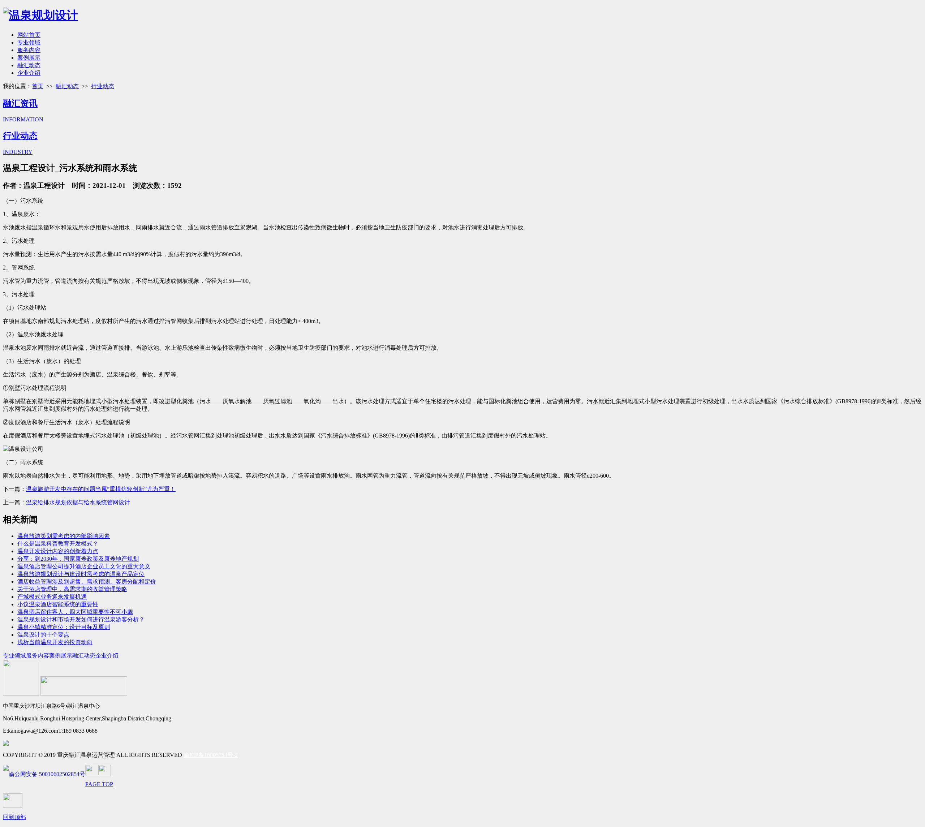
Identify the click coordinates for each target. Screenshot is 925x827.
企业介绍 (28, 73)
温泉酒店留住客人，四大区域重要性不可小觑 (75, 612)
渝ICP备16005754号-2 (211, 755)
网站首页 (28, 35)
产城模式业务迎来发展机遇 (52, 597)
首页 (37, 86)
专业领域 (28, 42)
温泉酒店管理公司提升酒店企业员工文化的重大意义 (83, 566)
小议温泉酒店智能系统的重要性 (57, 604)
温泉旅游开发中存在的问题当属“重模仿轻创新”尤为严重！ (101, 489)
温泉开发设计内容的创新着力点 (57, 551)
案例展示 (28, 58)
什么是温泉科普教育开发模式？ (57, 543)
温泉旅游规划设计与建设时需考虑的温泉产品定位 (81, 574)
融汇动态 (28, 65)
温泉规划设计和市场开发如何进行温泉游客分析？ (81, 619)
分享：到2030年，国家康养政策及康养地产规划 (78, 559)
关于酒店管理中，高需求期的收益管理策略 (72, 589)
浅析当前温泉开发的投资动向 (54, 642)
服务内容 (28, 50)
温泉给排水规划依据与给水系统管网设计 (78, 502)
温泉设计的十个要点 (43, 635)
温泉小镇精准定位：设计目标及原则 (63, 627)
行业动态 (102, 86)
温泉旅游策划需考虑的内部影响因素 (63, 536)
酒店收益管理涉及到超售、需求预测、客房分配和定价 (86, 581)
